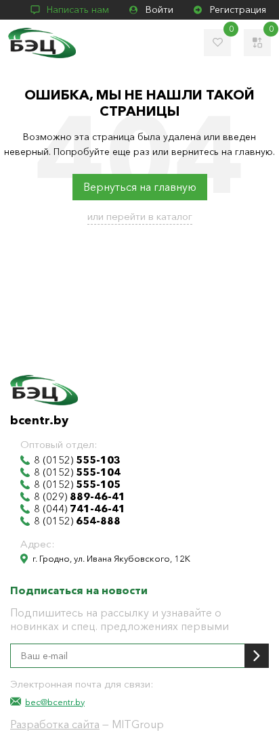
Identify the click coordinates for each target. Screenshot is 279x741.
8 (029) (79, 497)
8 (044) (79, 509)
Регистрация (238, 9)
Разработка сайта (55, 724)
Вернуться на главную (139, 187)
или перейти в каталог (139, 216)
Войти (159, 9)
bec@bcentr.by (55, 701)
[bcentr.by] (42, 43)
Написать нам (78, 9)
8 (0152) (77, 460)
